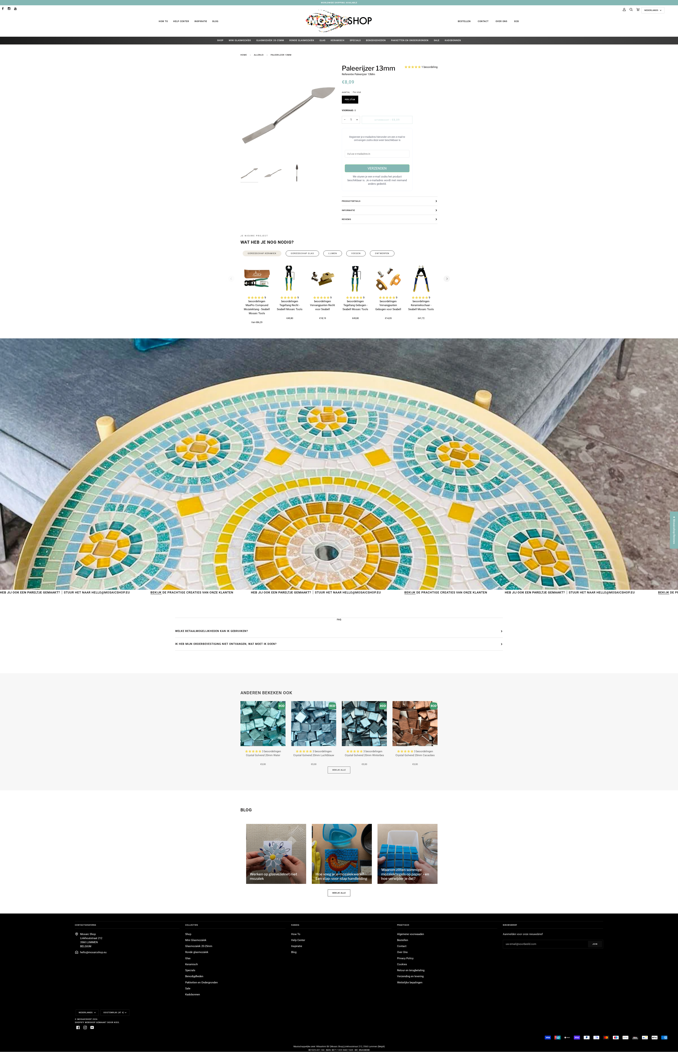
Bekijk (229, 592)
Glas (188, 958)
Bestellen (464, 21)
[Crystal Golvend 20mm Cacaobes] (415, 723)
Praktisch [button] (403, 925)
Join (594, 944)
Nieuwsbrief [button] (510, 925)
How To (163, 21)
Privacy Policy (405, 958)
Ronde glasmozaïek (196, 952)
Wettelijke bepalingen (409, 982)
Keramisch (191, 964)
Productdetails (351, 201)
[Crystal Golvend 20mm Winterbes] (364, 723)
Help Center (181, 21)
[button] (413, 67)
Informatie (348, 210)
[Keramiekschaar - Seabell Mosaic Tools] (421, 278)
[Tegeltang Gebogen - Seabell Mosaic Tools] (355, 278)
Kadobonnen (192, 994)
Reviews (346, 219)
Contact (483, 21)
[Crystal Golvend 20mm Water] (263, 723)
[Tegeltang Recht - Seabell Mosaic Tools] (289, 278)
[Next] (447, 279)
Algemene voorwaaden (410, 934)
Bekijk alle (339, 770)
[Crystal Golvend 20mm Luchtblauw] (313, 723)
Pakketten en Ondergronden (201, 982)
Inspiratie (200, 21)
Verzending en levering (410, 976)
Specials (190, 970)
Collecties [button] (191, 925)
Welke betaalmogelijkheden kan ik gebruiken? (211, 631)
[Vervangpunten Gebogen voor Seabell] (388, 278)
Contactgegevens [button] (85, 925)
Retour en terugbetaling (410, 970)
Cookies (402, 964)
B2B (516, 21)
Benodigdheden (194, 976)
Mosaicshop (84, 1019)
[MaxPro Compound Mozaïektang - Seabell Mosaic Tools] (256, 278)
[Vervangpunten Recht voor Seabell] (322, 278)
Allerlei (259, 55)
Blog (215, 21)
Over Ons (501, 21)
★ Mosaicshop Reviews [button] (674, 530)
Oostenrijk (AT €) (113, 1012)
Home (243, 55)
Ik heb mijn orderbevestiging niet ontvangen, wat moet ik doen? (225, 644)
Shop (188, 934)
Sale (187, 988)
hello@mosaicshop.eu (93, 952)
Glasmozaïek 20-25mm (198, 946)
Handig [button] (295, 925)
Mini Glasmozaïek (195, 940)
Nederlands (651, 10)
